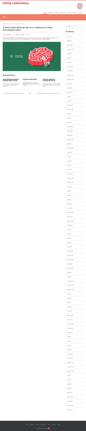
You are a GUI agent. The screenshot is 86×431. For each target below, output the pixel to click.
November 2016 (70, 285)
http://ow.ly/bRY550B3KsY (44, 39)
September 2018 (70, 221)
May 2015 (69, 345)
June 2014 (69, 379)
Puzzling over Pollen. (30, 79)
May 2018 (69, 238)
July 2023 (69, 96)
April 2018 (69, 242)
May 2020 (69, 165)
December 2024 (70, 75)
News (69, 12)
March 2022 (69, 122)
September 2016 (70, 289)
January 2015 (69, 358)
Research (50, 12)
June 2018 (69, 234)
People (56, 12)
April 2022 (69, 118)
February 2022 (70, 126)
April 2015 (69, 349)
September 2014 (70, 371)
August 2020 (69, 152)
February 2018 (70, 251)
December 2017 (70, 255)
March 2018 (69, 246)
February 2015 (70, 354)
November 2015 (70, 328)
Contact (75, 12)
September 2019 (70, 182)
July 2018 (69, 229)
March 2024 (69, 88)
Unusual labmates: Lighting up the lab (49, 80)
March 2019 (69, 203)
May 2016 (69, 302)
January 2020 (69, 173)
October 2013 (70, 409)
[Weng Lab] (15, 3)
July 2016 (69, 294)
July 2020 (69, 156)
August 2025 (69, 53)
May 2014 (69, 384)
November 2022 (70, 109)
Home (45, 12)
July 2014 (69, 375)
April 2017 (69, 276)
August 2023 (69, 92)
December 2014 (70, 362)
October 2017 (70, 264)
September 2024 (70, 79)
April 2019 (69, 199)
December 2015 (70, 324)
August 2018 (69, 225)
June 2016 (69, 298)
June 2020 (69, 161)
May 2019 (69, 195)
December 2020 (70, 148)
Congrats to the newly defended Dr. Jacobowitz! (14, 93)
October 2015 (70, 332)
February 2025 (70, 66)
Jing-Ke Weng (8, 34)
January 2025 (69, 70)
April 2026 (69, 40)
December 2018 (70, 212)
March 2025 (69, 62)
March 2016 (69, 311)
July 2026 (69, 36)
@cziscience (35, 37)
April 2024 (69, 83)
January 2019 (69, 208)
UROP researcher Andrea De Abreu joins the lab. (11, 80)
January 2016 (69, 319)
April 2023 (69, 101)
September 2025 (70, 49)
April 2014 (69, 388)
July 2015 (69, 336)
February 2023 (70, 105)
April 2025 (69, 58)
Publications (63, 12)
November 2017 (70, 259)
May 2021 (69, 143)
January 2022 (69, 131)
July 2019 (69, 191)
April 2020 (69, 169)
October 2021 (70, 135)
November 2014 (70, 366)
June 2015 (69, 341)
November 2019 (70, 178)
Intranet (80, 12)
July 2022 (69, 113)
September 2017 (70, 268)
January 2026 (69, 45)
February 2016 (70, 315)
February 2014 (70, 397)
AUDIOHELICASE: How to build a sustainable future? (48, 93)
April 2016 (69, 306)
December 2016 (70, 281)
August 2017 (69, 272)
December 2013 (70, 405)
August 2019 (69, 186)
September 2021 (70, 139)
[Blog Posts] (30, 93)
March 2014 (69, 392)
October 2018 (70, 216)
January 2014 (69, 401)
